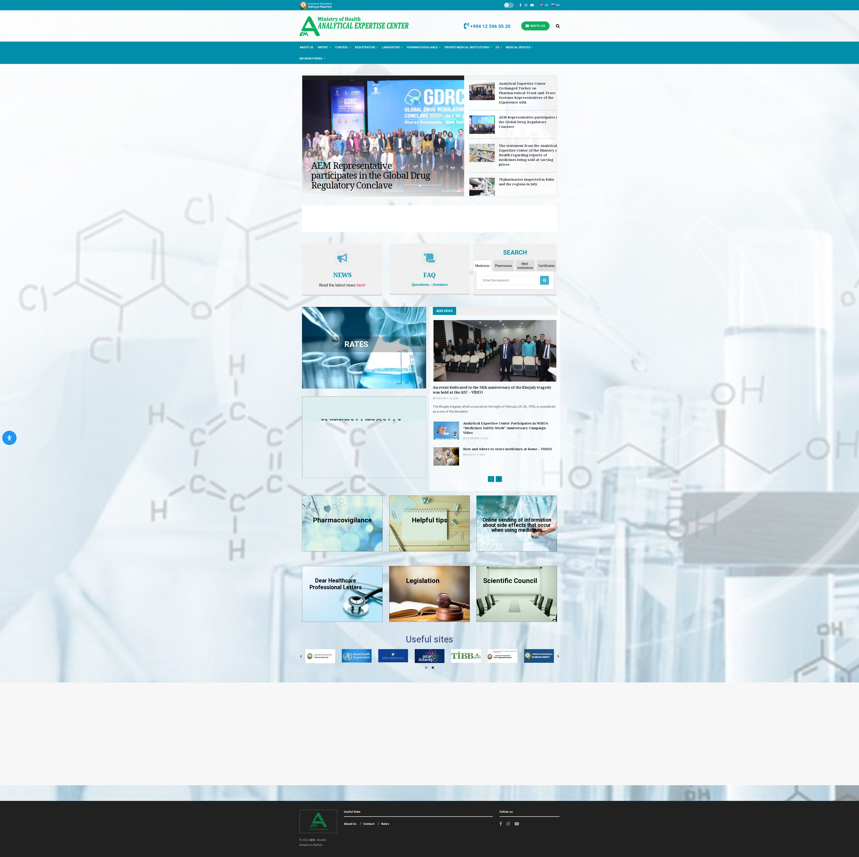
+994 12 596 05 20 (489, 26)
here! (361, 285)
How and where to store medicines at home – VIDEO (507, 449)
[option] (320, 655)
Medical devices (518, 47)
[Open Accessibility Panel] (9, 438)
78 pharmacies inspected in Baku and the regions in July (526, 181)
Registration (365, 47)
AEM (312, 840)
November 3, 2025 (477, 438)
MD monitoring (311, 58)
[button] (301, 656)
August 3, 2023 (475, 454)
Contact (368, 823)
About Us (306, 47)
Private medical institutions (466, 47)
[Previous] (491, 479)
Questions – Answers (430, 285)
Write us (537, 25)
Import (323, 47)
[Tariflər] (516, 594)
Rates (385, 823)
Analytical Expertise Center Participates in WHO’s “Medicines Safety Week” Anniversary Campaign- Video (505, 428)
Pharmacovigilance (422, 47)
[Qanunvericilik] (429, 594)
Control (341, 47)
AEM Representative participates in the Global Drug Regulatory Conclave (529, 122)
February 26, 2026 (446, 398)
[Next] (498, 479)
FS (497, 47)
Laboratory (391, 47)
